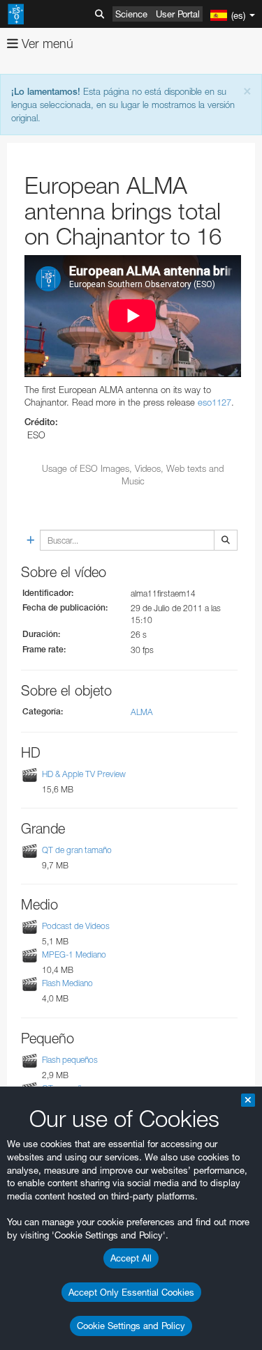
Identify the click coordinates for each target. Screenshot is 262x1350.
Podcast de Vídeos (76, 926)
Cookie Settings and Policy (131, 1325)
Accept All (131, 1258)
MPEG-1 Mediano (74, 954)
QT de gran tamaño (77, 850)
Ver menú (45, 43)
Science (131, 14)
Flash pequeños (70, 1059)
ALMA (142, 712)
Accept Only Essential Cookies (131, 1292)
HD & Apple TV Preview (84, 774)
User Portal (178, 14)
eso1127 (214, 402)
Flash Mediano (67, 984)
